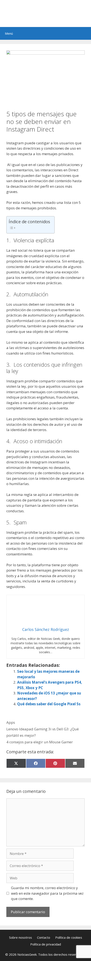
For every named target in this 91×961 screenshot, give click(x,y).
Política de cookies (68, 937)
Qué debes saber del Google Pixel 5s (48, 703)
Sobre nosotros (20, 937)
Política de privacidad (45, 944)
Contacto (43, 937)
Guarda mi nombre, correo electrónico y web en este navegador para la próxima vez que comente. (47, 893)
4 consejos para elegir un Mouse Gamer (39, 742)
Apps (10, 722)
